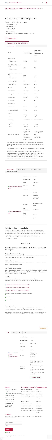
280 (14, 332)
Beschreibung (10, 46)
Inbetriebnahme (39, 396)
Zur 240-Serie (35, 378)
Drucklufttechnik (25, 398)
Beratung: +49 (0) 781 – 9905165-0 (17, 43)
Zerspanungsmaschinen (26, 393)
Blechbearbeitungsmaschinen (28, 391)
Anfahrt (37, 412)
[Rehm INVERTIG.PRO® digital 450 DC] (15, 188)
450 (25, 332)
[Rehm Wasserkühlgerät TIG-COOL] (15, 213)
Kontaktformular (39, 410)
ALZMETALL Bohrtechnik (26, 404)
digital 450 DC (10, 169)
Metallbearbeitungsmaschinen (28, 396)
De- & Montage (39, 393)
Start (6, 8)
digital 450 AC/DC (22, 169)
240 (8, 332)
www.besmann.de (9, 395)
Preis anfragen (11, 38)
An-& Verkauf (39, 391)
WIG (28, 8)
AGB (37, 404)
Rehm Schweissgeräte (21, 8)
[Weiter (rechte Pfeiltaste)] (1, 439)
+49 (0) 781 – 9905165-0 (10, 389)
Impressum (38, 406)
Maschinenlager (12, 8)
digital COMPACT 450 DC (35, 169)
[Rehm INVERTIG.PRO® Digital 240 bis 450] (13, 358)
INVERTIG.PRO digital (34, 8)
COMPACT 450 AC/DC (12, 171)
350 (19, 332)
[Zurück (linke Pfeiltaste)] (0, 439)
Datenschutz (39, 408)
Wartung (38, 398)
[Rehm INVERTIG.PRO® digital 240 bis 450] (13, 354)
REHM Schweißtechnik (26, 406)
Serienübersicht (43, 328)
